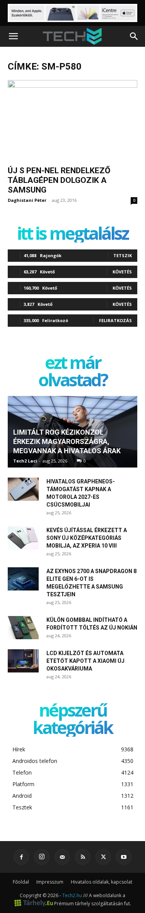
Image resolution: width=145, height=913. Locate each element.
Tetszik (122, 255)
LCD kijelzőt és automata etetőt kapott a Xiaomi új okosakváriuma (85, 661)
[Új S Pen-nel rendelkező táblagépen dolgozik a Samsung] (72, 120)
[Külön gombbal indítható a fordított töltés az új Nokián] (23, 627)
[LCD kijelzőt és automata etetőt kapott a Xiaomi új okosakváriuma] (23, 660)
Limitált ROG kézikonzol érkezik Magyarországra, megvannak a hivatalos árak (67, 441)
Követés (122, 272)
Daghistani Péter (27, 200)
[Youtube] (123, 857)
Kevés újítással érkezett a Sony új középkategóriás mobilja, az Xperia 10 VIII (86, 538)
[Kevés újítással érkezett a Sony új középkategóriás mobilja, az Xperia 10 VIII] (23, 538)
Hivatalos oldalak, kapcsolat (101, 882)
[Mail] (62, 857)
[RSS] (82, 857)
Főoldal (21, 882)
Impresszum (49, 882)
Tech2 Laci (25, 461)
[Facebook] (21, 857)
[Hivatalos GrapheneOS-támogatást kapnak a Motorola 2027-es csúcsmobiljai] (23, 489)
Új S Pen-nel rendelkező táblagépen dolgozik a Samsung (59, 180)
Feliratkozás (115, 320)
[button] (13, 36)
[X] (103, 857)
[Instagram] (41, 857)
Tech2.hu (72, 895)
